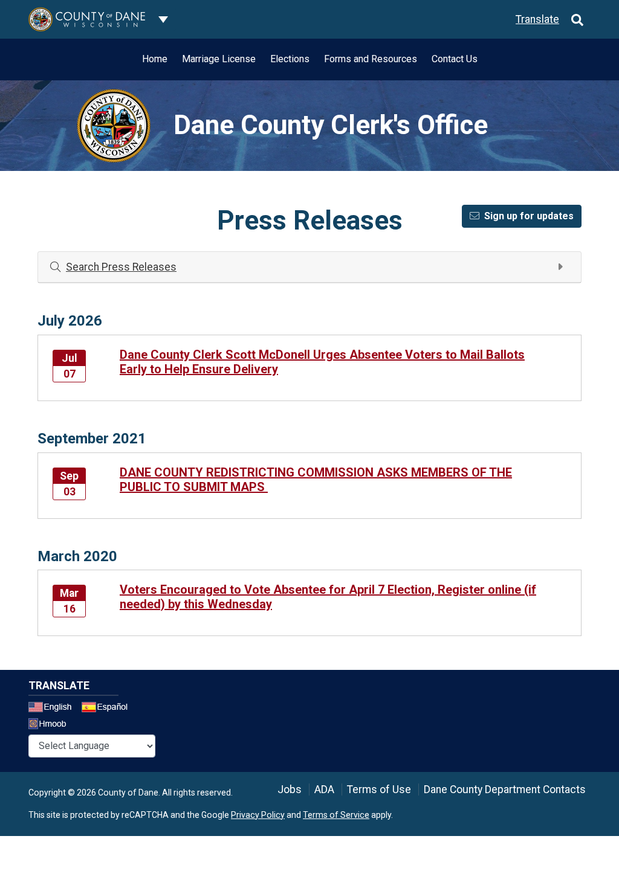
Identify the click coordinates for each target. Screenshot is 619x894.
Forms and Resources (370, 59)
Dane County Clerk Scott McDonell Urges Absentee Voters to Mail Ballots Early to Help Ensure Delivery (322, 361)
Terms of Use (379, 789)
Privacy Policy (258, 815)
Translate (537, 19)
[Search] (577, 19)
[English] (53, 708)
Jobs (289, 789)
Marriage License (219, 59)
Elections (290, 59)
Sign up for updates (529, 216)
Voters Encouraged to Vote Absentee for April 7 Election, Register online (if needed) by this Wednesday (328, 596)
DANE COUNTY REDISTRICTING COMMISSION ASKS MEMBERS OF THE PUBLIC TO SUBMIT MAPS (316, 479)
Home (154, 59)
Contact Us (455, 59)
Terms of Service (336, 815)
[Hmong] (51, 725)
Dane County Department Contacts (505, 789)
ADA (324, 789)
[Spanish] (107, 708)
